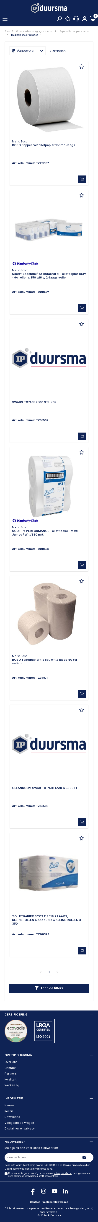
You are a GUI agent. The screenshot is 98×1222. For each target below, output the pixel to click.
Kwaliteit (10, 1079)
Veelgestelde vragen (19, 1122)
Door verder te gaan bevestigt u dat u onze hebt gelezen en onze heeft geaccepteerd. (49, 1174)
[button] (49, 988)
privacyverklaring (63, 1173)
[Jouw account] (84, 19)
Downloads (12, 1117)
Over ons (11, 1062)
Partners (11, 1073)
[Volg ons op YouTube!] (54, 1191)
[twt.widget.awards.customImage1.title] (16, 1031)
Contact (10, 1068)
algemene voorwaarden (26, 1176)
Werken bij (12, 1085)
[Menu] (5, 19)
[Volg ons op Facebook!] (33, 1191)
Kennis (9, 1111)
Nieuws (10, 1105)
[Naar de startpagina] (49, 8)
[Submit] (84, 1157)
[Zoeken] (59, 20)
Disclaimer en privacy (20, 1128)
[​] (49, 102)
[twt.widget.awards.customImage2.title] (43, 1031)
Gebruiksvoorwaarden (17, 1168)
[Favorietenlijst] (67, 20)
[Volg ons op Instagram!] (44, 1191)
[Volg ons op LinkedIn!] (65, 1191)
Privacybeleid (79, 1165)
